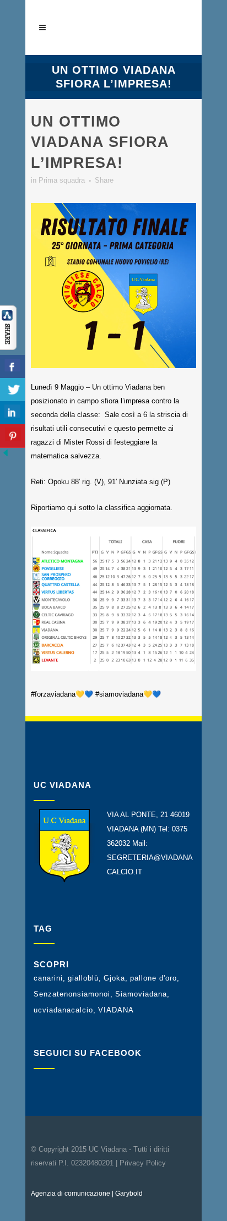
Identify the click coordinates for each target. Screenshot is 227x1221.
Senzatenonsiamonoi (72, 994)
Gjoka (114, 978)
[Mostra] (8, 347)
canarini (48, 978)
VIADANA (116, 1010)
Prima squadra (62, 180)
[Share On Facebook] (12, 367)
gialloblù (83, 978)
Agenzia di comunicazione (70, 1193)
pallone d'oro (153, 978)
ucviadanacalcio (63, 1010)
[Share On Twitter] (12, 390)
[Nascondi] (5, 456)
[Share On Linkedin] (12, 413)
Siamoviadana (141, 994)
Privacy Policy (143, 1163)
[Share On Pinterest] (12, 436)
